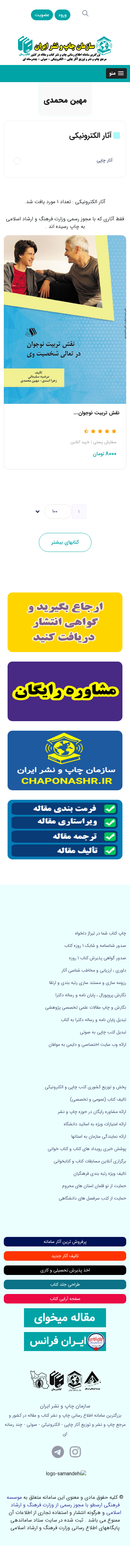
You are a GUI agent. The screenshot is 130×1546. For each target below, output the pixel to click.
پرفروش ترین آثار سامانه (65, 1241)
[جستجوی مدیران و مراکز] (85, 13)
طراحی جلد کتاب (65, 1284)
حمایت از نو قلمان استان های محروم (94, 1185)
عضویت (42, 14)
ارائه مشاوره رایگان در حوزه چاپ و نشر (92, 1111)
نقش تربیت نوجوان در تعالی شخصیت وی (76, 413)
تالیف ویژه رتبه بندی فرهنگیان (100, 1173)
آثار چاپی (104, 160)
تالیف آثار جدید (65, 1255)
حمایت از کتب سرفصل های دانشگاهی (92, 1198)
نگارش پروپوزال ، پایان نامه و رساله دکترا (91, 995)
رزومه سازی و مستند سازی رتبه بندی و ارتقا (87, 982)
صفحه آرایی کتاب (65, 1298)
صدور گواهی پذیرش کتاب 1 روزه (97, 957)
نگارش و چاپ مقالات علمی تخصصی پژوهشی (85, 1007)
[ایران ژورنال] (65, 622)
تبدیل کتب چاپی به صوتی (103, 1032)
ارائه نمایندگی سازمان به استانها (98, 1136)
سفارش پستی (104, 442)
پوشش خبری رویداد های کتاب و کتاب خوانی (87, 1148)
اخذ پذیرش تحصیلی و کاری (65, 1270)
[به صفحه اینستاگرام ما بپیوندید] (75, 1451)
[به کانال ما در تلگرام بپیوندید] (58, 1451)
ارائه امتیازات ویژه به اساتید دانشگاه (95, 1124)
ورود (62, 14)
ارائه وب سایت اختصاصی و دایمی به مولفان (87, 1044)
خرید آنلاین (80, 442)
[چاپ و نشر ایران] (65, 48)
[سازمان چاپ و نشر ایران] (65, 691)
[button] (116, 73)
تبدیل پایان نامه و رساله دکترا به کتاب (93, 1019)
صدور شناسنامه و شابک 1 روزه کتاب (95, 945)
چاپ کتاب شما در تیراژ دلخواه (100, 933)
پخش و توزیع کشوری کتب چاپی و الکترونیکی (85, 1086)
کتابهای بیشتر (65, 542)
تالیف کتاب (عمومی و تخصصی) (98, 1099)
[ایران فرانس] (65, 1341)
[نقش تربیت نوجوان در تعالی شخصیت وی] (65, 319)
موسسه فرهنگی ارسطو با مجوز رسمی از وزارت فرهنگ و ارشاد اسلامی (64, 1505)
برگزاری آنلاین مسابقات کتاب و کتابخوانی (90, 1161)
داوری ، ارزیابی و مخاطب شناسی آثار (94, 970)
